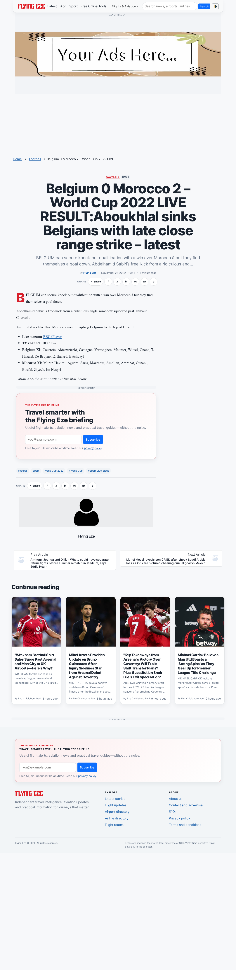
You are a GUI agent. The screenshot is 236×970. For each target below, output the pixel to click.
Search (204, 6)
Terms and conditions (185, 825)
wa (135, 281)
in (126, 281)
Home (17, 159)
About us (175, 799)
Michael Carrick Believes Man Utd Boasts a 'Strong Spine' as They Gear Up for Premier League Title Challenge (198, 664)
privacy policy (93, 448)
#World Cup (76, 470)
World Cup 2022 (53, 470)
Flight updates (115, 805)
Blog (63, 6)
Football (35, 159)
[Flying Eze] (31, 6)
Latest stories (115, 799)
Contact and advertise (186, 805)
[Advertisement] (118, 123)
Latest (52, 6)
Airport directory (117, 812)
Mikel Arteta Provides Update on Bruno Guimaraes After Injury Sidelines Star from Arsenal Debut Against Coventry (87, 666)
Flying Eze (89, 272)
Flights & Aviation (124, 6)
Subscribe (93, 439)
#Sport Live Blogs (98, 470)
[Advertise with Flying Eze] (118, 54)
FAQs (172, 812)
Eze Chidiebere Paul (29, 698)
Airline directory (117, 818)
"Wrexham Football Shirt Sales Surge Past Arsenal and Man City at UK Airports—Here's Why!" (35, 661)
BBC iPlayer (52, 336)
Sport (73, 6)
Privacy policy (179, 818)
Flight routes (114, 825)
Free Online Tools (93, 6)
